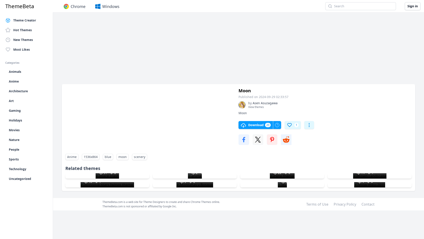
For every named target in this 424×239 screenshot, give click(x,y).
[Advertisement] (194, 50)
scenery (139, 157)
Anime (72, 157)
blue (108, 157)
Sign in (412, 6)
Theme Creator (24, 20)
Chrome (78, 6)
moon (122, 157)
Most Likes (21, 49)
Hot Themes (22, 30)
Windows (110, 6)
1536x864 (91, 157)
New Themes (23, 40)
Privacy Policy (345, 204)
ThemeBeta (19, 6)
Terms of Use (317, 204)
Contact (368, 204)
